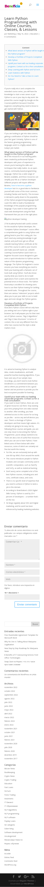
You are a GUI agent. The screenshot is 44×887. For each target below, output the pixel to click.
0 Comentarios (10, 37)
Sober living (8, 828)
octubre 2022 (9, 691)
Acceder (7, 853)
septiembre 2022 (11, 695)
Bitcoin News (9, 768)
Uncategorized (10, 836)
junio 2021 (8, 736)
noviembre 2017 (10, 758)
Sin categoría (9, 825)
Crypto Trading (10, 780)
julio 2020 (8, 747)
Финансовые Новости (13, 840)
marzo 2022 (9, 717)
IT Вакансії (8, 802)
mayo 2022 (8, 710)
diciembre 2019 (10, 755)
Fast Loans (8, 787)
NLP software (9, 817)
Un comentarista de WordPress (16, 674)
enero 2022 (8, 725)
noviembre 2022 (10, 687)
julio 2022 (8, 702)
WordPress (29, 883)
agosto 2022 (9, 698)
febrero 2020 (9, 751)
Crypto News (9, 776)
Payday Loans (10, 821)
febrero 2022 (9, 721)
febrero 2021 (9, 740)
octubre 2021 (9, 732)
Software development (13, 832)
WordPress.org (10, 865)
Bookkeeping (9, 772)
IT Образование (11, 806)
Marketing (12, 34)
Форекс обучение (11, 843)
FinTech (7, 791)
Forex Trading (9, 795)
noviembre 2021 (10, 728)
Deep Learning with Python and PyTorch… (24, 69)
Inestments (8, 798)
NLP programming (11, 813)
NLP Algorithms (10, 810)
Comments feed (10, 861)
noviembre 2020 (10, 743)
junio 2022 (8, 706)
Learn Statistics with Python (19, 73)
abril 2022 (8, 713)
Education (34, 34)
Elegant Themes (27, 881)
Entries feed (9, 857)
